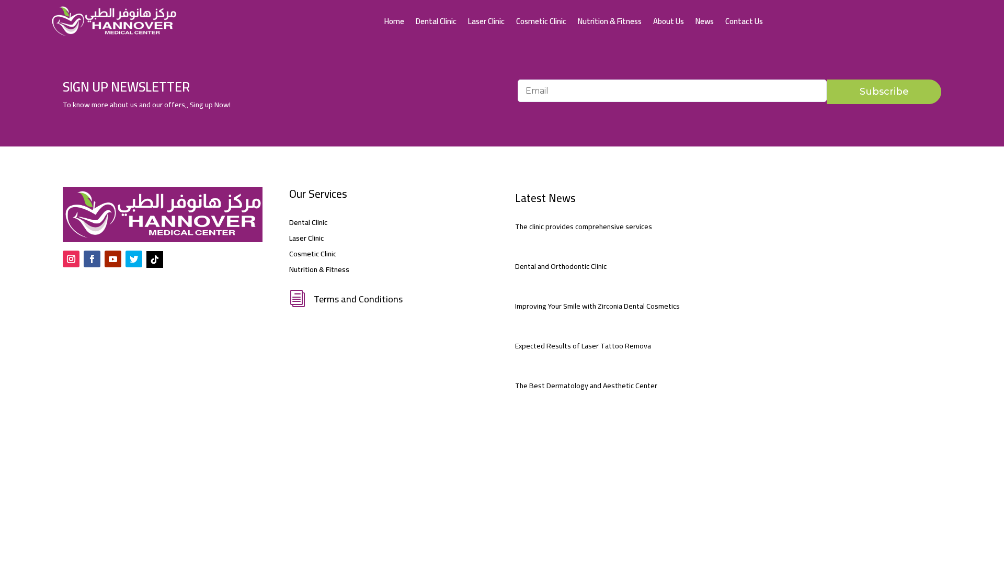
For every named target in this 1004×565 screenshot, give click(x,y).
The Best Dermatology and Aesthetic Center (586, 385)
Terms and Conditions (358, 299)
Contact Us (744, 21)
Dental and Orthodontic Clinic (561, 266)
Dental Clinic (436, 21)
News (704, 21)
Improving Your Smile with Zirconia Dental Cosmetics (597, 306)
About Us (668, 21)
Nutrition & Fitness (610, 21)
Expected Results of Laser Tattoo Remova (583, 346)
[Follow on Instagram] (71, 259)
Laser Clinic (486, 21)
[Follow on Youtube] (113, 259)
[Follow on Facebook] (92, 259)
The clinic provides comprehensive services (583, 226)
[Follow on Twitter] (134, 259)
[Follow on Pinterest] (154, 259)
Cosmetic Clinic (541, 21)
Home (394, 21)
